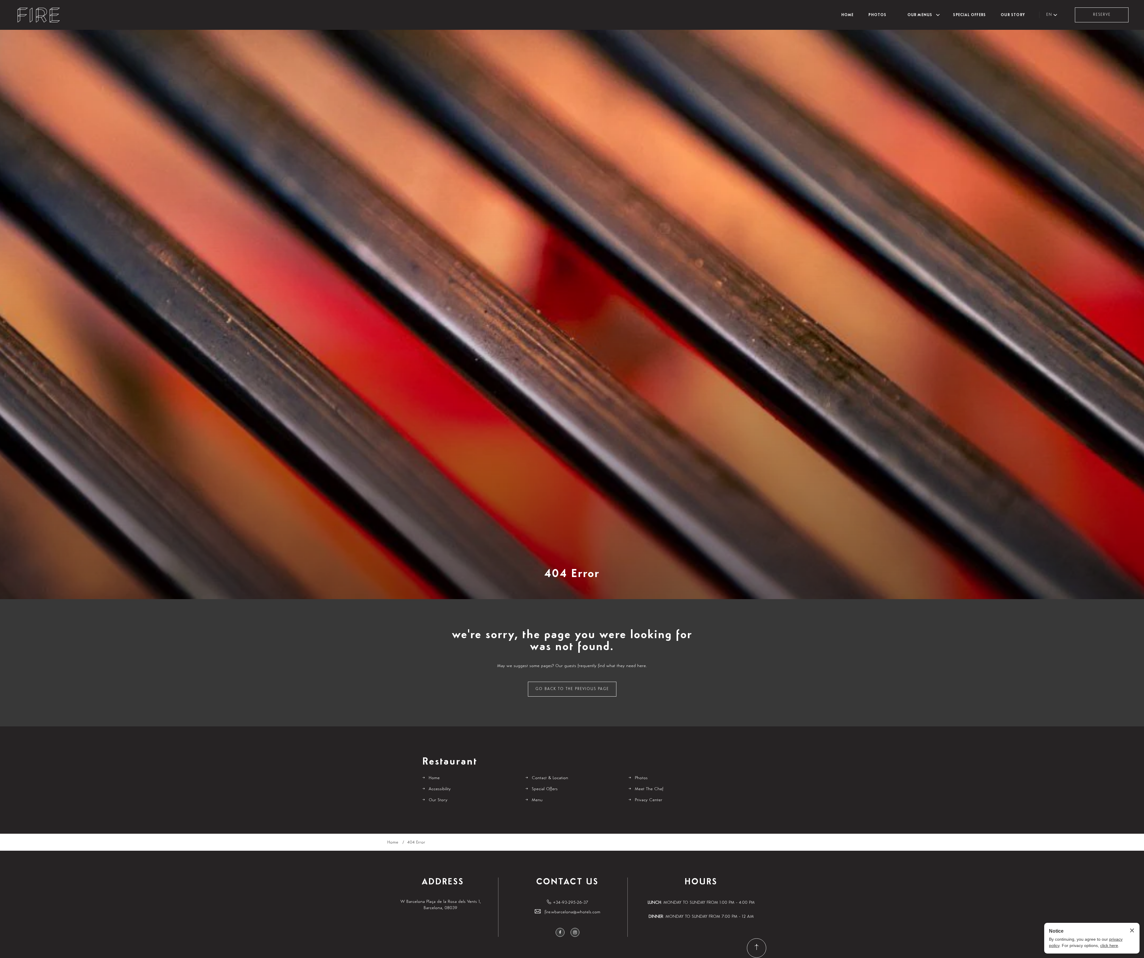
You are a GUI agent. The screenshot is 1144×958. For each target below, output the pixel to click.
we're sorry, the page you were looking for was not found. (572, 641)
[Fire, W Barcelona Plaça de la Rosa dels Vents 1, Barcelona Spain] (38, 15)
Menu (537, 800)
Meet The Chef (649, 789)
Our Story (1013, 15)
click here (1109, 945)
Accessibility (440, 789)
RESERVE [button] (1102, 15)
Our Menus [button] (919, 15)
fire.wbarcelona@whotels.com (572, 912)
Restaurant (449, 762)
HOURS (701, 882)
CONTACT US (567, 882)
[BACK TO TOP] (756, 948)
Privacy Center (648, 800)
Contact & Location (550, 778)
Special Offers (969, 15)
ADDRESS (443, 882)
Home (847, 15)
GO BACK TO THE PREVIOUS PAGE (572, 689)
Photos (877, 15)
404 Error (572, 574)
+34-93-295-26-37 (570, 902)
